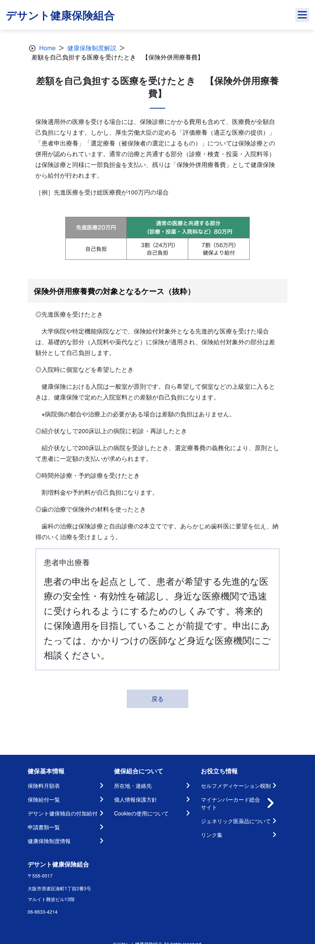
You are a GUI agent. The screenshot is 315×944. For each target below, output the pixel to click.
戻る (157, 698)
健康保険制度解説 (91, 47)
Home (47, 47)
